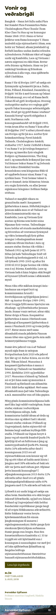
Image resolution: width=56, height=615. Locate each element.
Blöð (8, 573)
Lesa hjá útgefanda (18, 564)
